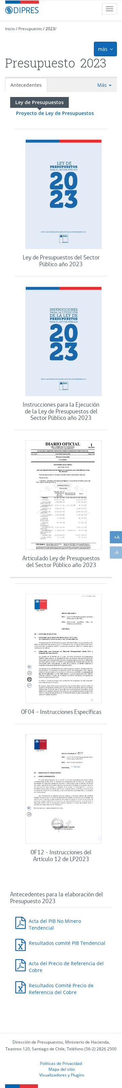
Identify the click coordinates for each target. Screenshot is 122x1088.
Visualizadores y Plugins (61, 1074)
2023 (50, 29)
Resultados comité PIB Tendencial (67, 943)
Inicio (10, 29)
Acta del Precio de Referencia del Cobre (66, 966)
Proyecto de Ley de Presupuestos (55, 113)
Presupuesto (30, 29)
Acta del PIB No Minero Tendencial (55, 924)
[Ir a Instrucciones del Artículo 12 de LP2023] (63, 790)
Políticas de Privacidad (61, 1063)
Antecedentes (26, 85)
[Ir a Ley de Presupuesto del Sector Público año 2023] (63, 195)
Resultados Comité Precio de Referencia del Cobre (61, 988)
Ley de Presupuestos (39, 102)
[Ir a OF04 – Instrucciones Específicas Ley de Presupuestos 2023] (63, 649)
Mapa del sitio (61, 1069)
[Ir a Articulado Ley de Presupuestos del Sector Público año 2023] (63, 495)
